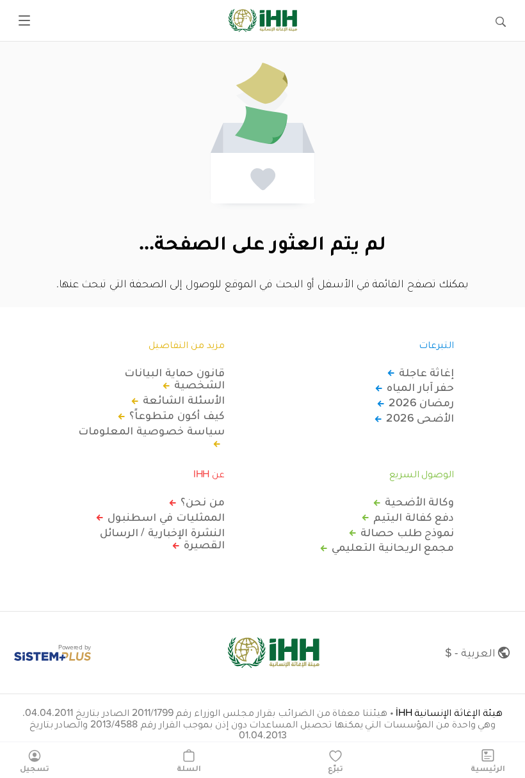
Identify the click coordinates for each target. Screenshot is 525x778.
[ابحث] (501, 20)
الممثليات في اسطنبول (166, 517)
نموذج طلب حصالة (407, 532)
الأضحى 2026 (420, 417)
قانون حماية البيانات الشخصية (174, 379)
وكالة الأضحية (419, 501)
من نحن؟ (203, 501)
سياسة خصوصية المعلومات (151, 431)
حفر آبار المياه (420, 387)
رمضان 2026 (421, 402)
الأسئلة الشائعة (184, 399)
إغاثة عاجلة (426, 372)
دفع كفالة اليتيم (413, 517)
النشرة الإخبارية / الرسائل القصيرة (162, 539)
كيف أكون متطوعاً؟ (176, 415)
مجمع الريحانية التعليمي (393, 547)
